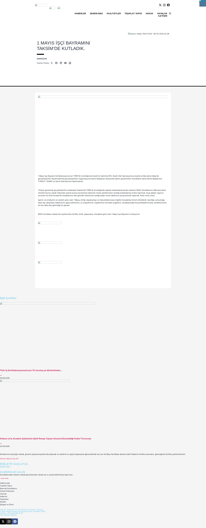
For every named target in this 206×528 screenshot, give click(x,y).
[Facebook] (168, 5)
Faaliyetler (114, 13)
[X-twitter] (160, 5)
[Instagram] (164, 5)
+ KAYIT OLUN (4, 478)
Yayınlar (162, 13)
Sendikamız (96, 13)
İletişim (162, 16)
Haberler (80, 13)
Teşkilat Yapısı (133, 13)
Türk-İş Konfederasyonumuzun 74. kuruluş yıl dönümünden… (31, 370)
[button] (51, 63)
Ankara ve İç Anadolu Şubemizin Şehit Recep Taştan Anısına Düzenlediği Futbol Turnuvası (45, 438)
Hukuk (149, 13)
